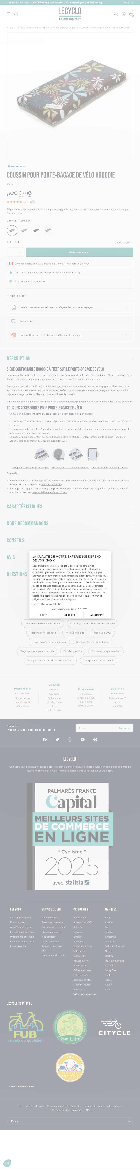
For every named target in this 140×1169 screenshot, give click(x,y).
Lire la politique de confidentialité (47, 604)
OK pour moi (97, 614)
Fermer (43, 614)
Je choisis (70, 614)
